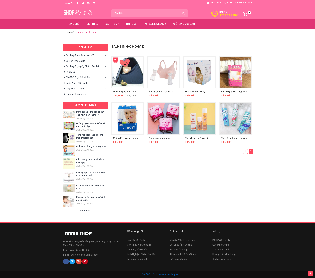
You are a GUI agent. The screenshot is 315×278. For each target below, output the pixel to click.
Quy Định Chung (221, 244)
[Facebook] (77, 3)
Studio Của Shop (179, 249)
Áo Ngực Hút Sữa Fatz (161, 91)
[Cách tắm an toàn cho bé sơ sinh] (69, 188)
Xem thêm (85, 210)
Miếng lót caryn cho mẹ (126, 138)
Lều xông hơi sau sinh (124, 91)
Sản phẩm (111, 24)
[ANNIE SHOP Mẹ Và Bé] (78, 12)
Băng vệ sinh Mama (159, 138)
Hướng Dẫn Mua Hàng (224, 254)
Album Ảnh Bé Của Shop (183, 254)
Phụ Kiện (70, 72)
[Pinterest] (94, 3)
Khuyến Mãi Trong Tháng (183, 240)
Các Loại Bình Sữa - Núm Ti (80, 55)
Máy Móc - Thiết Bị (75, 88)
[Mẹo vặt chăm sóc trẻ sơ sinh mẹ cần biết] (69, 201)
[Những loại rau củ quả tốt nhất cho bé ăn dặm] (69, 126)
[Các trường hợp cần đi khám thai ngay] (69, 163)
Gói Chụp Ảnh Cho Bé (181, 244)
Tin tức (130, 24)
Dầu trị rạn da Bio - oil (197, 138)
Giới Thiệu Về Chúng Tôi (139, 244)
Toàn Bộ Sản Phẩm (137, 249)
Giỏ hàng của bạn (184, 24)
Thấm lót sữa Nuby (195, 91)
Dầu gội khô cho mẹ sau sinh (236, 138)
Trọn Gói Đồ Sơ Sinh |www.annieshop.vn (157, 274)
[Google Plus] (88, 3)
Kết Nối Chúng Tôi (221, 240)
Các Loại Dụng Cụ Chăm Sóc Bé (82, 66)
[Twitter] (83, 3)
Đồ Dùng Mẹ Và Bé (75, 61)
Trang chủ (72, 24)
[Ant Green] (93, 234)
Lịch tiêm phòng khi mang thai (91, 146)
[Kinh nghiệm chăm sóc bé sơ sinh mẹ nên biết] (69, 177)
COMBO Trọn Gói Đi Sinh (78, 77)
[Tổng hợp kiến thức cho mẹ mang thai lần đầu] (69, 138)
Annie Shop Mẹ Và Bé (221, 2)
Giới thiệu (93, 24)
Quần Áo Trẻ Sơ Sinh (77, 83)
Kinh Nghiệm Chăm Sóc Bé (141, 254)
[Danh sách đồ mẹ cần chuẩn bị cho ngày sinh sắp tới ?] (69, 114)
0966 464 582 (244, 2)
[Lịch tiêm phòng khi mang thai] (69, 150)
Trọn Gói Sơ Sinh (136, 240)
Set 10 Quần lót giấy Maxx (235, 91)
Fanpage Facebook (154, 24)
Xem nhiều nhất (85, 105)
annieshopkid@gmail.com (84, 254)
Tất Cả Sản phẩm (221, 249)
